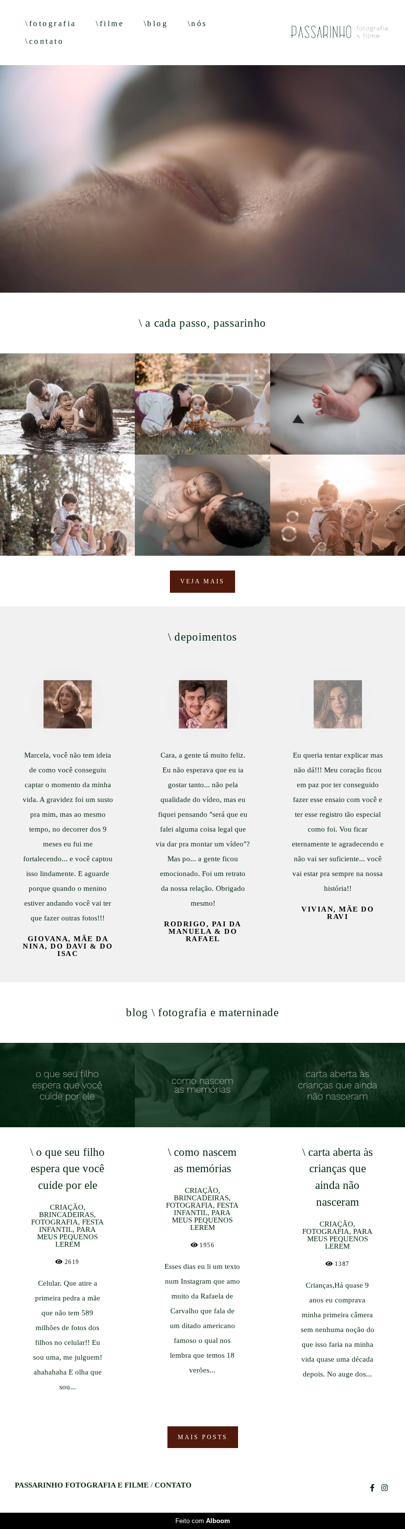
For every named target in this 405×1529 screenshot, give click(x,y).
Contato (173, 1485)
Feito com (202, 1521)
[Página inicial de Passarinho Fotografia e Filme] (327, 32)
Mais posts (203, 1437)
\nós (197, 23)
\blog (156, 23)
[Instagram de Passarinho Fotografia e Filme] (384, 1488)
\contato (44, 41)
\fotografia (51, 23)
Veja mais (202, 581)
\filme (110, 23)
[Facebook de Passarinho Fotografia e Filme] (372, 1488)
